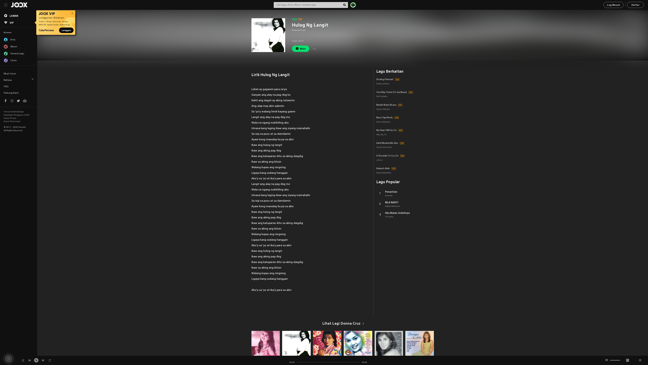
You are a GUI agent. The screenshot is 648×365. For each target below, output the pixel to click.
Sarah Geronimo (384, 147)
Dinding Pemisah (384, 79)
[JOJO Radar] (353, 5)
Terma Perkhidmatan (14, 112)
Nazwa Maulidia (383, 173)
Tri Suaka (389, 217)
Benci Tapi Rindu (384, 118)
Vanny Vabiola (383, 109)
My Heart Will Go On (386, 130)
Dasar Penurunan (12, 121)
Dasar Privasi (10, 118)
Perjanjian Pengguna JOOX (16, 115)
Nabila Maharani (392, 206)
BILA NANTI (391, 202)
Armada (389, 196)
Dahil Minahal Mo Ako (387, 143)
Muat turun (10, 73)
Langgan (66, 30)
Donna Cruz (299, 30)
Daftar (635, 5)
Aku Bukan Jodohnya (397, 213)
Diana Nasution (383, 122)
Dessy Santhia (382, 84)
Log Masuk (613, 5)
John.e (379, 160)
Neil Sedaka (381, 96)
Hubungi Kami (11, 93)
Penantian (391, 191)
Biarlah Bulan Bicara (386, 105)
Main (303, 49)
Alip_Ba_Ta (381, 135)
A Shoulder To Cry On (387, 156)
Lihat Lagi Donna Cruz (341, 324)
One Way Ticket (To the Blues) (391, 92)
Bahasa (8, 80)
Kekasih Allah (383, 168)
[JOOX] (19, 4)
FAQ (6, 86)
